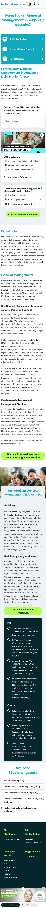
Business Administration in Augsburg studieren (20, 809)
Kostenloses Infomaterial (10, 905)
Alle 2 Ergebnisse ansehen (23, 214)
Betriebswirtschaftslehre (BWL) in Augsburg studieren (24, 800)
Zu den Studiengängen (29, 905)
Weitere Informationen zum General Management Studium (23, 456)
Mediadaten (29, 839)
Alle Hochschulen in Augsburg (23, 611)
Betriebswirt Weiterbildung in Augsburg (22, 786)
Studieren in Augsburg (14, 780)
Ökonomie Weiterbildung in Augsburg (21, 792)
